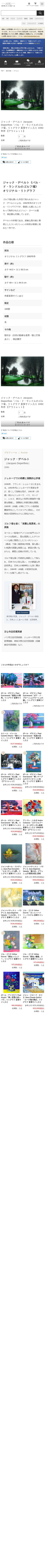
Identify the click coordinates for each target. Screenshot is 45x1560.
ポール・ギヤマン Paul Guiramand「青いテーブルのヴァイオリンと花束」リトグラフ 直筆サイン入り (33, 779)
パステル (13, 18)
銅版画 (25, 18)
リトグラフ (19, 18)
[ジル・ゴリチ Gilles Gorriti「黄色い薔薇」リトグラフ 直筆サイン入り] (33, 941)
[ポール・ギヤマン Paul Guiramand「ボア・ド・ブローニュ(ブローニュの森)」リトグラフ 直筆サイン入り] (33, 680)
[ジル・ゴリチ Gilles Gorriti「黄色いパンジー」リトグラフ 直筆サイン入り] (11, 941)
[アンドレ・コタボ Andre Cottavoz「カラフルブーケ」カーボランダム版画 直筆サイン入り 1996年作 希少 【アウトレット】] (33, 807)
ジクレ (23, 23)
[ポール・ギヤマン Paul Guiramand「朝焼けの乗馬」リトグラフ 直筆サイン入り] (11, 680)
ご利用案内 (17, 64)
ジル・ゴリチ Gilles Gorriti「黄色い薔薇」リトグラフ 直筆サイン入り (33, 956)
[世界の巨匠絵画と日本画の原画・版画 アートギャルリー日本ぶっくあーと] (8, 7)
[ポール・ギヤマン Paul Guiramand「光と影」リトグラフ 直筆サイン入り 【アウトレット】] (11, 761)
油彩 (3, 18)
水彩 (7, 18)
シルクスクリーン (39, 18)
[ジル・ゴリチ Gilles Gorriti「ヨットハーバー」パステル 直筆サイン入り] (33, 897)
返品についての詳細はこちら (12, 154)
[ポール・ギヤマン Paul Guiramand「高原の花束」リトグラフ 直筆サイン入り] (33, 720)
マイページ (29, 5)
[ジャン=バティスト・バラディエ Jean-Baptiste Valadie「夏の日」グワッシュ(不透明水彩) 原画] (33, 853)
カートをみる (35, 5)
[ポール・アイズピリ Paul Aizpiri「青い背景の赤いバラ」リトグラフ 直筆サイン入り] (11, 982)
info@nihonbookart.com (32, 36)
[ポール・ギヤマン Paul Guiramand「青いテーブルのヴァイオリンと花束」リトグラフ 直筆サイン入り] (33, 761)
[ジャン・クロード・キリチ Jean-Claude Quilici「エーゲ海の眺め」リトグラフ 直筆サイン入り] (33, 982)
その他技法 (40, 23)
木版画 (31, 18)
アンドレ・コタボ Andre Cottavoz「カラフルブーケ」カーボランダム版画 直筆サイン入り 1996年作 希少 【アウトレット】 (33, 825)
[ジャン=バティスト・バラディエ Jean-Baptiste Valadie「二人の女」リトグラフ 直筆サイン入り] (11, 897)
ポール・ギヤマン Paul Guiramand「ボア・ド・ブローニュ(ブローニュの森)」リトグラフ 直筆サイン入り (33, 697)
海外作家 (8, 71)
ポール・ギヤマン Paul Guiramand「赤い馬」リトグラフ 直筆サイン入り (11, 822)
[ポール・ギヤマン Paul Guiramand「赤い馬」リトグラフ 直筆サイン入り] (11, 807)
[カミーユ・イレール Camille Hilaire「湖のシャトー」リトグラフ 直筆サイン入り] (11, 720)
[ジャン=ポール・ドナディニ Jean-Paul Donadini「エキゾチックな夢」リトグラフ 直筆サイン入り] (11, 853)
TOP (5, 64)
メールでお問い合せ (28, 64)
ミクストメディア (32, 23)
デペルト (16, 71)
